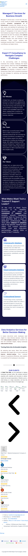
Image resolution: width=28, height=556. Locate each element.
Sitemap (2, 533)
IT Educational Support (12, 296)
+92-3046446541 (12, 518)
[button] (14, 405)
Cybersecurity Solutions (13, 243)
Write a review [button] (4, 460)
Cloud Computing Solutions (14, 270)
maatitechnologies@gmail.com (16, 515)
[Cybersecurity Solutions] (5, 239)
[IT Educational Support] (5, 293)
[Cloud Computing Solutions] (5, 266)
